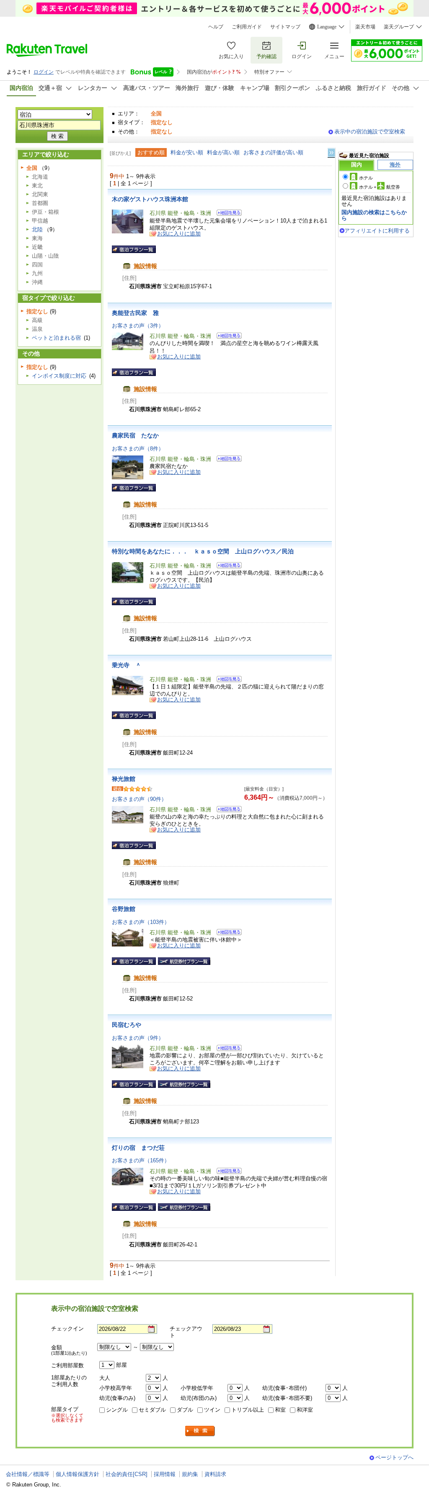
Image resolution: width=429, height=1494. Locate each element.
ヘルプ (215, 27)
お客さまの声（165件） (141, 1160)
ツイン (212, 1410)
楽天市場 (365, 27)
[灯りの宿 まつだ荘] (226, 1172)
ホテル (366, 177)
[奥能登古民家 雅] (226, 337)
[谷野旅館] (226, 933)
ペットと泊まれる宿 (56, 338)
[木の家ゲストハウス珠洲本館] (226, 214)
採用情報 (165, 1474)
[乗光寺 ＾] (226, 680)
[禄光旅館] (226, 810)
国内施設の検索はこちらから (374, 215)
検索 (200, 1431)
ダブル (185, 1410)
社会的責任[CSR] (126, 1474)
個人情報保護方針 (77, 1474)
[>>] (332, 153)
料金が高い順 (223, 152)
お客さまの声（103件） (141, 922)
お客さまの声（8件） (138, 448)
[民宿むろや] (226, 1049)
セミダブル (152, 1410)
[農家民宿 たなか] (226, 460)
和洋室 (305, 1410)
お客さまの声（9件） (138, 1038)
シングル (117, 1410)
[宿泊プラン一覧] (134, 249)
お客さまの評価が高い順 (273, 152)
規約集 (190, 1474)
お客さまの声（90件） (139, 799)
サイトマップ (285, 27)
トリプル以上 (247, 1410)
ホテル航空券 (379, 186)
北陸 (37, 229)
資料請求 (215, 1474)
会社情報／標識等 (27, 1474)
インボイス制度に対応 (59, 376)
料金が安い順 (187, 152)
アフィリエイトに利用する (377, 231)
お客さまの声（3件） (138, 325)
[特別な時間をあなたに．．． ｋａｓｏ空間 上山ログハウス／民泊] (226, 566)
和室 (280, 1410)
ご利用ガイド (247, 27)
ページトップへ (394, 1457)
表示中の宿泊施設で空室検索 (369, 131)
